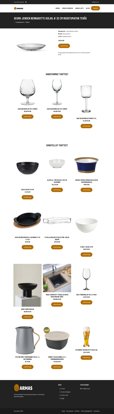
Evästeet (77, 411)
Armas (58, 8)
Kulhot (28, 22)
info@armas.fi (95, 2)
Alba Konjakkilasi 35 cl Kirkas (27, 109)
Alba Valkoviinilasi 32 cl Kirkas (57, 109)
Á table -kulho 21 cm (86, 247)
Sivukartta (96, 411)
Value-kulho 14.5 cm (27, 189)
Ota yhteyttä (69, 411)
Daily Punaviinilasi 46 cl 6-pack (86, 295)
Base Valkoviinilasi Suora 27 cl (86, 118)
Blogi (88, 8)
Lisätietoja (64, 46)
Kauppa (95, 8)
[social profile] (26, 2)
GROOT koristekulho (27, 309)
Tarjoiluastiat (20, 22)
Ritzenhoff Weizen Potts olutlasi (86, 350)
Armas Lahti (79, 8)
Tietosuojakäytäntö (86, 411)
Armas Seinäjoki (67, 8)
